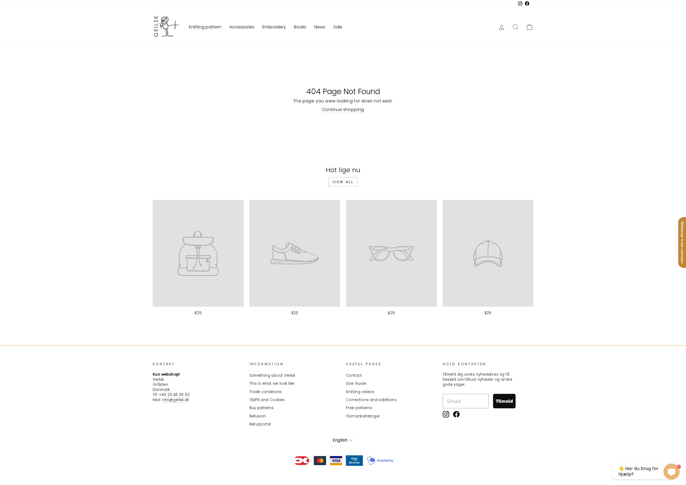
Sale (337, 27)
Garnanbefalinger (363, 416)
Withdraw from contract (682, 242)
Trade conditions (265, 391)
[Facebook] (456, 414)
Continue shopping (343, 110)
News (319, 27)
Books (300, 27)
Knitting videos (360, 391)
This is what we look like (271, 383)
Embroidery (274, 27)
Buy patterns (261, 407)
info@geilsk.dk (175, 399)
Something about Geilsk (272, 375)
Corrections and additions (371, 399)
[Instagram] (446, 414)
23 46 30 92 (178, 394)
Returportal (260, 424)
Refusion (257, 416)
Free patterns (359, 407)
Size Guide (356, 383)
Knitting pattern (205, 27)
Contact (354, 375)
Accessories (241, 27)
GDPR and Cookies (267, 399)
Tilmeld (504, 401)
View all (343, 182)
